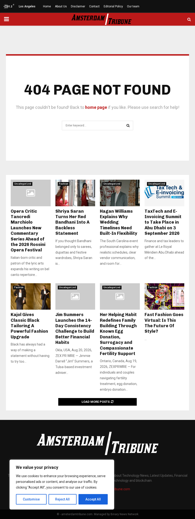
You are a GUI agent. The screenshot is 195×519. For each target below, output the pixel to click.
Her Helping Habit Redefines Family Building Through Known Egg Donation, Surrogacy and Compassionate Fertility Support (118, 334)
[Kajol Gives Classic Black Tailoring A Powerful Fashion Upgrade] (31, 296)
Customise (31, 499)
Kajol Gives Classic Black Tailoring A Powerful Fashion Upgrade (29, 326)
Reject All (62, 499)
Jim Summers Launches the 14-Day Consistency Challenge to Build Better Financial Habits (74, 328)
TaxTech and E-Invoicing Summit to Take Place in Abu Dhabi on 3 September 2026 (163, 222)
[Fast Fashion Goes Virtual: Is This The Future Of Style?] (165, 296)
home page (96, 107)
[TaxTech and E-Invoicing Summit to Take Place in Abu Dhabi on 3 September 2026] (165, 193)
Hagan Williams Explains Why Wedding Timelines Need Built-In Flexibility (118, 222)
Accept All (93, 499)
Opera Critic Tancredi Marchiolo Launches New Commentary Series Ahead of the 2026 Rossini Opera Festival (28, 231)
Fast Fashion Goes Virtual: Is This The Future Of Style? (164, 323)
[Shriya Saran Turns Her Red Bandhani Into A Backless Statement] (75, 193)
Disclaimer (78, 6)
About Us (61, 6)
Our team (133, 6)
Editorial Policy (113, 6)
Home (47, 6)
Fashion (63, 184)
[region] (62, 484)
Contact (94, 6)
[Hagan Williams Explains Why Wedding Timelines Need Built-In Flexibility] (120, 193)
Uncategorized (22, 184)
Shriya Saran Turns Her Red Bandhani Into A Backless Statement (72, 222)
